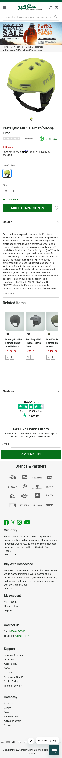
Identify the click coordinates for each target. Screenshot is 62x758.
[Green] (48, 334)
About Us (9, 703)
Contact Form (22, 635)
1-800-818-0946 (17, 631)
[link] (31, 33)
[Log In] (51, 7)
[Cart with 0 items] (56, 7)
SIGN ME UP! (31, 454)
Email (6, 444)
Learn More (10, 554)
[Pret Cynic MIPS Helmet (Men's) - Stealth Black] (14, 321)
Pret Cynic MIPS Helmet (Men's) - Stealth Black (14, 343)
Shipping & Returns (14, 655)
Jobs (6, 712)
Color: (9, 165)
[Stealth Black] (7, 334)
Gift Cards (9, 659)
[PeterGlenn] (29, 7)
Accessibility (10, 663)
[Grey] (28, 334)
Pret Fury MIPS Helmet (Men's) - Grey (34, 343)
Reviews (8, 391)
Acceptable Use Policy (16, 677)
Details (7, 222)
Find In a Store (10, 199)
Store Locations (12, 716)
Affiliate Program (12, 721)
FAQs (7, 668)
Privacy (8, 672)
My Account (10, 601)
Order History (11, 606)
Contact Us (10, 725)
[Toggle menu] (7, 7)
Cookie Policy (11, 681)
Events (7, 707)
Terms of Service (13, 685)
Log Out (8, 610)
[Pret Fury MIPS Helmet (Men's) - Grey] (35, 321)
